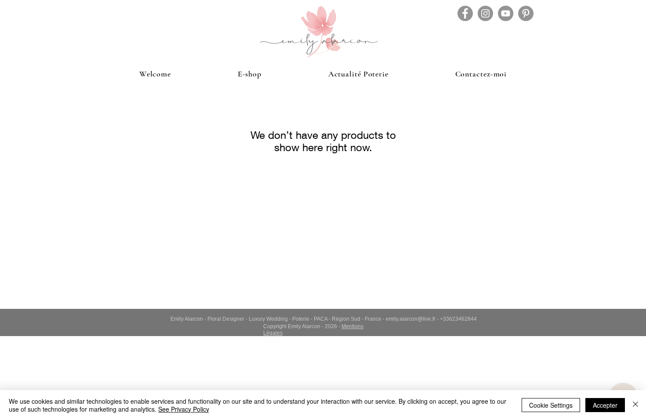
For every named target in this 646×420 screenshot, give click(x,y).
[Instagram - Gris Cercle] (485, 13)
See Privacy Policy (183, 409)
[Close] (635, 405)
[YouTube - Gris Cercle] (505, 13)
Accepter (605, 405)
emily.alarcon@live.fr (411, 319)
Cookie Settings (551, 405)
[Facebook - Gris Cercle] (465, 13)
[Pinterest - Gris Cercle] (525, 13)
